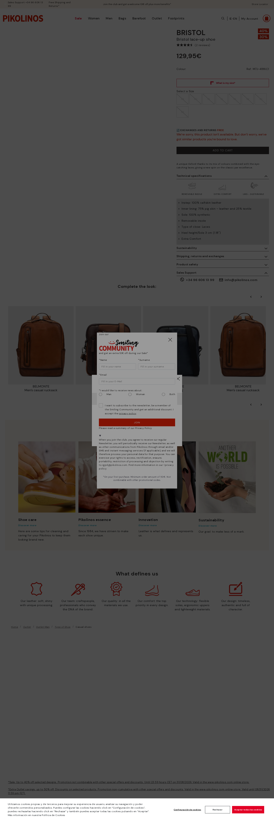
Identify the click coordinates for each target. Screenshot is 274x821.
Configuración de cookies (187, 809)
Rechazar (217, 809)
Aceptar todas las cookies (248, 809)
